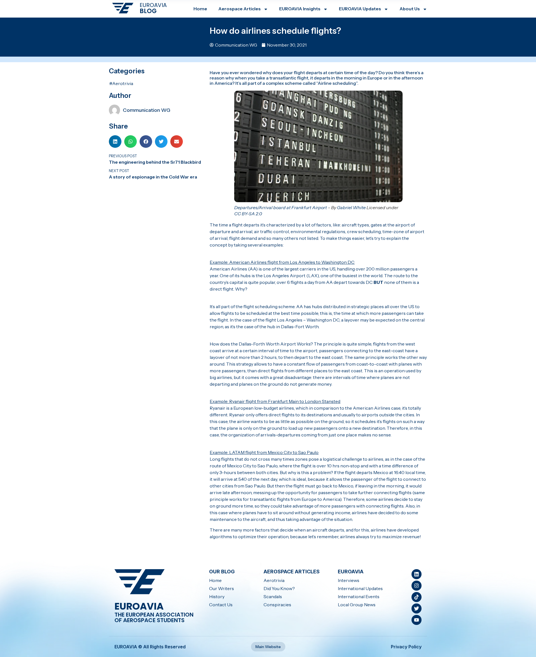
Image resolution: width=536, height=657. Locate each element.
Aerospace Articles (239, 8)
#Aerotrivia (121, 83)
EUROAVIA (153, 5)
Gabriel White (351, 207)
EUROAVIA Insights (299, 8)
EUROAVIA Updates (360, 8)
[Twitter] (416, 608)
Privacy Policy (406, 646)
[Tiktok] (416, 597)
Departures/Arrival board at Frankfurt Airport (280, 207)
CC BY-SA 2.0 (248, 213)
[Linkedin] (416, 574)
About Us (409, 8)
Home (200, 8)
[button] (115, 141)
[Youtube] (416, 620)
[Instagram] (416, 586)
